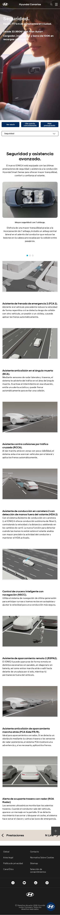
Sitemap (34, 863)
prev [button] (5, 199)
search (51, 4)
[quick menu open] (55, 831)
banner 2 (30, 255)
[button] (50, 906)
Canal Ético (8, 869)
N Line (49, 835)
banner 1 (27, 255)
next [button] (54, 199)
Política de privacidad (13, 863)
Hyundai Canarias (30, 4)
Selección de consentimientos (38, 870)
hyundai (5, 4)
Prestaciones (15, 835)
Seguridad (9, 133)
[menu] (56, 4)
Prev (3, 60)
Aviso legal (8, 857)
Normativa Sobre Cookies (42, 857)
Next (56, 60)
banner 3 (32, 255)
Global (6, 851)
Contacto (34, 851)
